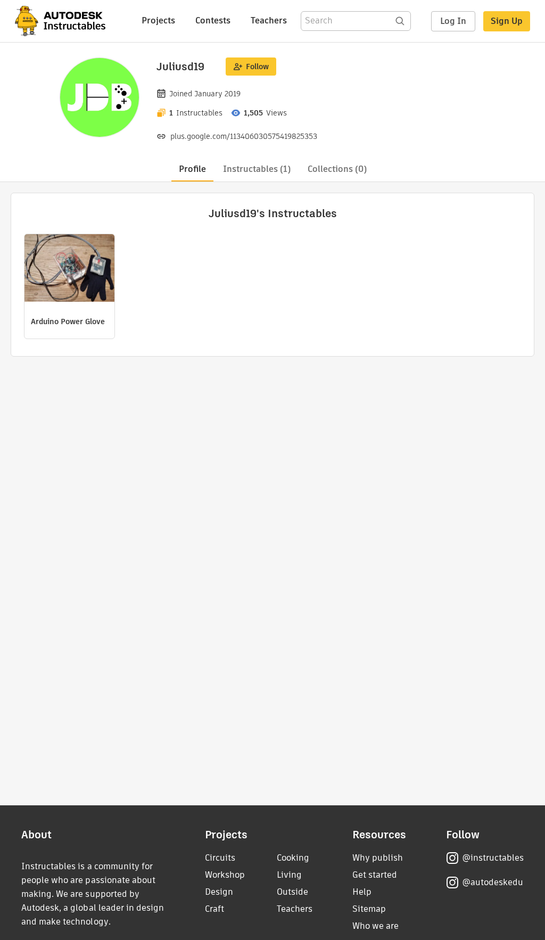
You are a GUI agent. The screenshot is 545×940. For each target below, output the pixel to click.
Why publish (377, 858)
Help (361, 892)
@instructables (493, 858)
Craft (214, 909)
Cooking (293, 858)
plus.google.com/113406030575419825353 (243, 136)
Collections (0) (337, 169)
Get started (374, 875)
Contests (212, 20)
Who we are (375, 926)
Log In (453, 21)
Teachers (269, 20)
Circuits (220, 858)
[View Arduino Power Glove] (69, 269)
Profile (192, 169)
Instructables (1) (257, 169)
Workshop (225, 875)
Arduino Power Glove (68, 321)
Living (289, 875)
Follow (257, 66)
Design (219, 892)
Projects (158, 20)
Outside (292, 892)
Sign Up (507, 21)
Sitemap (369, 909)
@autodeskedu (492, 882)
